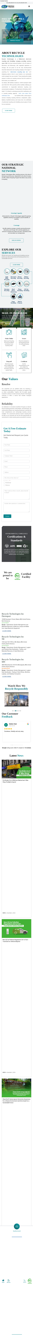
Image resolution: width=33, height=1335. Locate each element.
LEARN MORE (6, 631)
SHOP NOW (8, 323)
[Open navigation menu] (29, 6)
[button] (12, 710)
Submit (7, 516)
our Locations (16, 240)
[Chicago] (18, 197)
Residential (8, 482)
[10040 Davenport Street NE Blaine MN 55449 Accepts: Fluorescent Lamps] (14, 194)
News (4, 913)
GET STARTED (16, 37)
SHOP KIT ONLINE (15, 40)
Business (7, 485)
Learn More (16, 264)
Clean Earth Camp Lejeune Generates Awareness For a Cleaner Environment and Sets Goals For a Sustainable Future (16, 1100)
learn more (8, 110)
